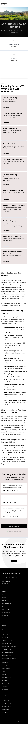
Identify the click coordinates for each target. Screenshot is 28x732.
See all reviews (14, 526)
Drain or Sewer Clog (6, 643)
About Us (4, 600)
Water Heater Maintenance (8, 632)
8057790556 (14, 47)
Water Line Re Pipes (6, 637)
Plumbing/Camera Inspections (9, 646)
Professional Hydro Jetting (8, 635)
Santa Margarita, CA (6, 703)
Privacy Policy (5, 615)
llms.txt (3, 621)
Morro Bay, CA (5, 680)
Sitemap (4, 618)
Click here (14, 60)
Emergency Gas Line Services (9, 658)
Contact (3, 594)
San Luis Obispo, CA (6, 706)
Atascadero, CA (5, 683)
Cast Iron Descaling (6, 655)
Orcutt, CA (4, 686)
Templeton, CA (5, 709)
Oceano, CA (4, 671)
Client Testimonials (6, 603)
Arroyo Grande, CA (6, 698)
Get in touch (14, 561)
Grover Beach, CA (6, 674)
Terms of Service (6, 612)
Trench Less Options (6, 649)
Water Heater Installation (8, 652)
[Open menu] (26, 3)
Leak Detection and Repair (8, 640)
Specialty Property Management (9, 629)
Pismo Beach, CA (6, 668)
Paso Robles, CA (5, 700)
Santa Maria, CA (5, 712)
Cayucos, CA (5, 689)
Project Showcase (6, 609)
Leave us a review (15, 531)
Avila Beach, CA (5, 692)
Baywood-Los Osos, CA (7, 677)
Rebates (4, 597)
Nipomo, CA (4, 665)
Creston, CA (4, 695)
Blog (3, 606)
